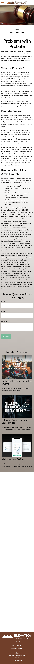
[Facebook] (14, 641)
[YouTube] (17, 641)
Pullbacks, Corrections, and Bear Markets (15, 421)
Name (3, 301)
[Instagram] (20, 641)
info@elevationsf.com (17, 648)
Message (4, 321)
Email (3, 311)
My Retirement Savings (13, 459)
